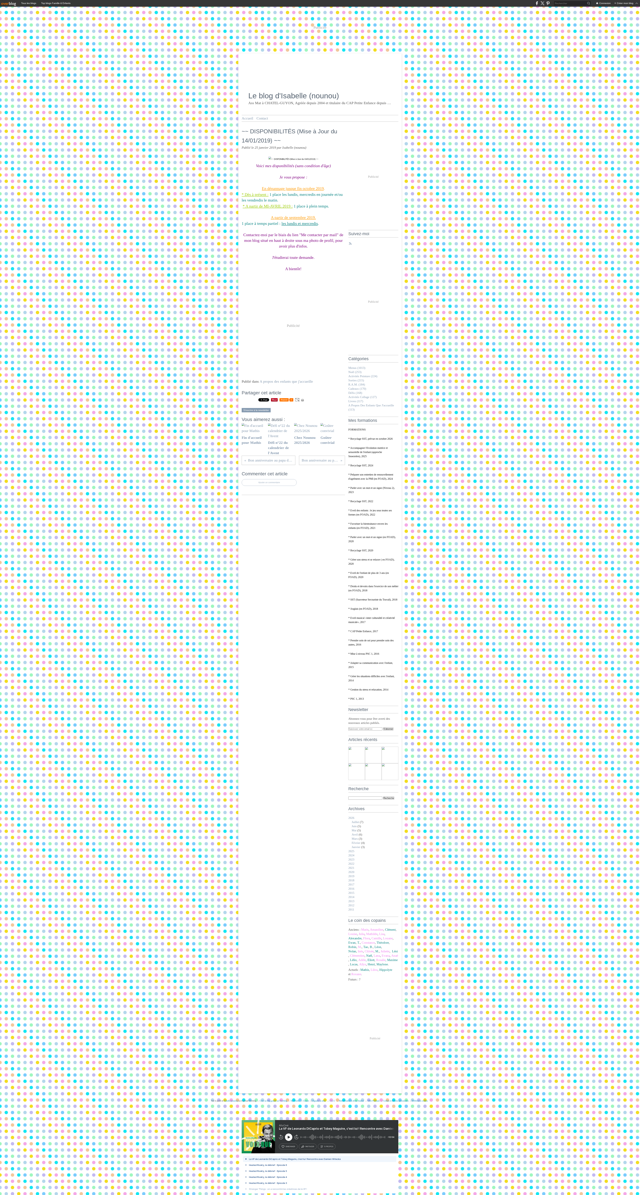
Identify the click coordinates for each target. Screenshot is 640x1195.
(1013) (356, 368)
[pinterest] (548, 3)
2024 (351, 855)
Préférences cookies (420, 1101)
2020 (351, 872)
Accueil (247, 118)
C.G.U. (333, 1101)
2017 (351, 884)
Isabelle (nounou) (231, 1101)
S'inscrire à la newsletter (256, 410)
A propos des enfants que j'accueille (286, 381)
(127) (362, 397)
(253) (355, 372)
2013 (351, 901)
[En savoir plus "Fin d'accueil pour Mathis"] (373, 755)
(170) (357, 388)
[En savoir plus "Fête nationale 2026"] (390, 771)
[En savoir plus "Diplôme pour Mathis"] (390, 755)
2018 (351, 880)
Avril (355, 834)
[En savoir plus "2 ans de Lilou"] (373, 771)
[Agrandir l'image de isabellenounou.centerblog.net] (293, 159)
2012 (351, 905)
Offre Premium (374, 1101)
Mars (355, 838)
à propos (328, 1147)
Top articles (295, 1101)
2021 (351, 868)
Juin (354, 826)
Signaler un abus (319, 1101)
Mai (354, 830)
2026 (351, 818)
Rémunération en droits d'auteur (351, 1101)
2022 (351, 863)
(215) (356, 380)
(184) (356, 384)
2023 (351, 859)
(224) (362, 376)
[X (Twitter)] (542, 3)
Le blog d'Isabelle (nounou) (293, 96)
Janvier (356, 847)
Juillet (355, 822)
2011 (351, 909)
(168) (355, 392)
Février (356, 842)
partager (309, 1147)
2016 (351, 888)
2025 (351, 851)
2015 (351, 892)
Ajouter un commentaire (269, 482)
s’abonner (290, 1147)
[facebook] (537, 3)
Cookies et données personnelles (396, 1101)
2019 (351, 876)
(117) (355, 401)
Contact (262, 118)
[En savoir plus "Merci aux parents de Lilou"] (356, 755)
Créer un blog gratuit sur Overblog (273, 1101)
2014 (351, 897)
